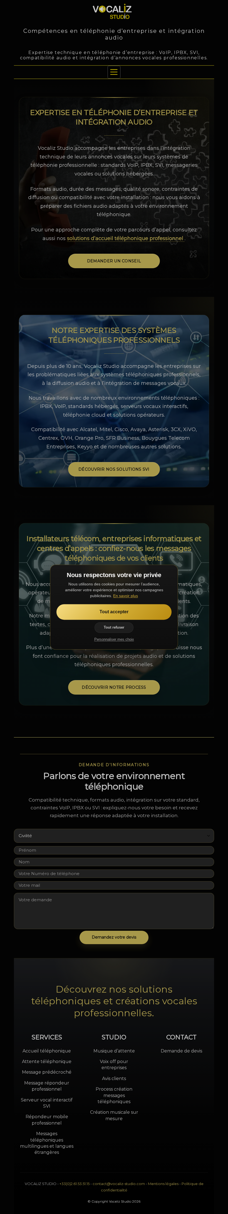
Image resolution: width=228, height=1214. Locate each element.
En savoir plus (125, 596)
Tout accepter (114, 611)
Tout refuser (114, 627)
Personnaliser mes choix (114, 639)
